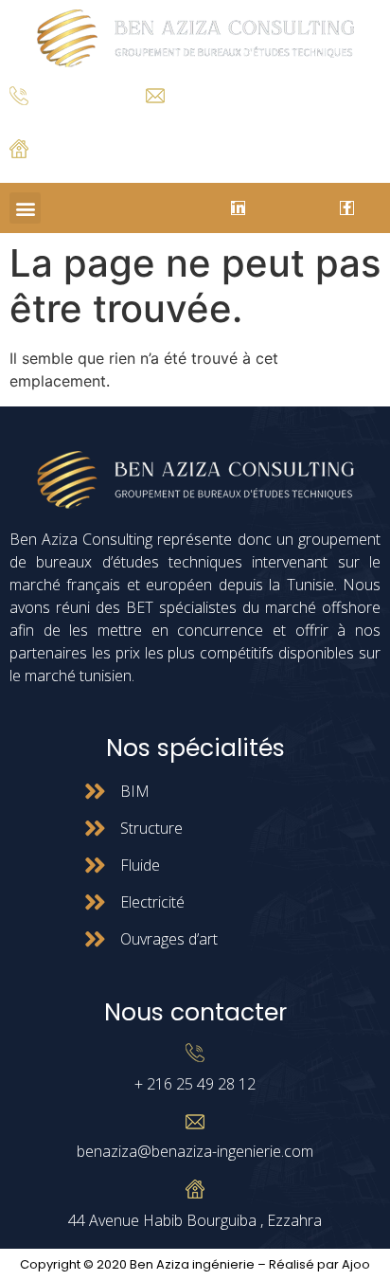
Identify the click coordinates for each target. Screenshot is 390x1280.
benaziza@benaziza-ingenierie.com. (237, 117)
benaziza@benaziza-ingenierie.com (195, 1151)
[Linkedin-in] (238, 208)
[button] (25, 208)
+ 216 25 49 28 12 (56, 119)
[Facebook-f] (347, 208)
